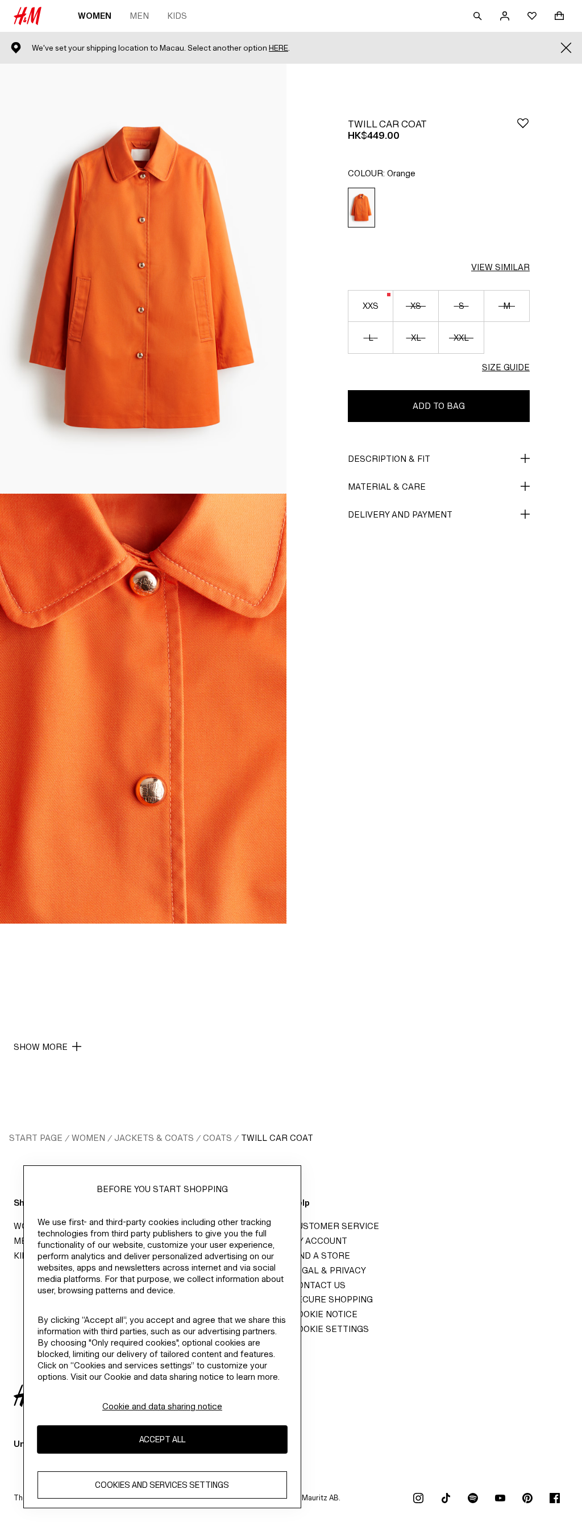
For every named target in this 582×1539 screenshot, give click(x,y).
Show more (41, 1047)
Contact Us (318, 1285)
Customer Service (335, 1226)
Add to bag (439, 406)
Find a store (320, 1255)
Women (94, 15)
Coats (217, 1138)
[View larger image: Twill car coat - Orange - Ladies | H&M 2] (143, 709)
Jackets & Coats (154, 1138)
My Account (319, 1241)
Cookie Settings (330, 1329)
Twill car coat (277, 1138)
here (278, 48)
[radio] (361, 208)
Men (139, 15)
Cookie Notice (324, 1314)
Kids (177, 15)
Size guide (506, 367)
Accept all (162, 1439)
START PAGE (36, 1138)
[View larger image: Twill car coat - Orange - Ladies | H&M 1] (143, 279)
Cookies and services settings (162, 1485)
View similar (500, 267)
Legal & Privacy (328, 1270)
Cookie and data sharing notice (162, 1406)
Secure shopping (332, 1299)
